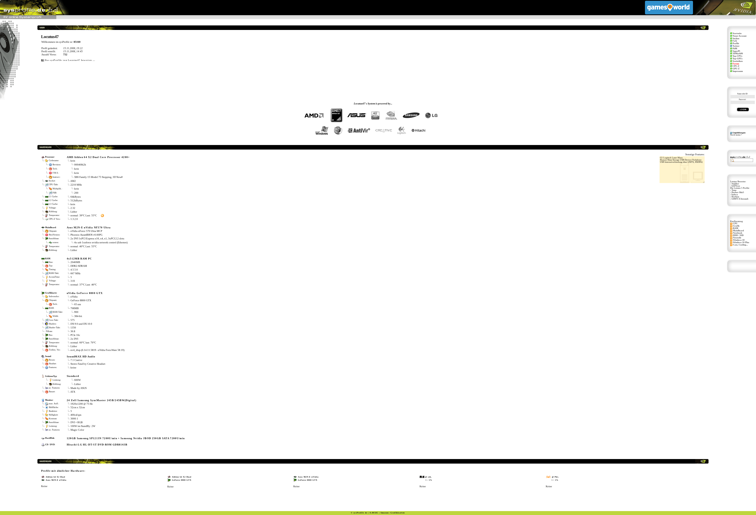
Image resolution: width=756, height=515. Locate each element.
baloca (735, 194)
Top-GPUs (737, 59)
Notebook (737, 233)
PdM (735, 48)
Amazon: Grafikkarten (392, 513)
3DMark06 (738, 53)
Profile (736, 43)
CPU (735, 223)
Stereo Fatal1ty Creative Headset (87, 363)
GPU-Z (736, 69)
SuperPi (736, 51)
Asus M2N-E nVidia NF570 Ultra (89, 227)
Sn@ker (735, 184)
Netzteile (737, 238)
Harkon (735, 197)
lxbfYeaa (736, 186)
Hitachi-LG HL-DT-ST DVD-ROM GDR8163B (97, 444)
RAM (735, 228)
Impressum (738, 71)
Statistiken (738, 61)
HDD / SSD (738, 235)
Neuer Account (740, 36)
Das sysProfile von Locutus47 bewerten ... (70, 60)
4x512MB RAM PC (79, 258)
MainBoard (738, 231)
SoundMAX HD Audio (81, 356)
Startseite (737, 33)
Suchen (736, 38)
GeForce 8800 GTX (80, 300)
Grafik (736, 226)
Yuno (734, 190)
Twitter (736, 46)
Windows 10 (739, 240)
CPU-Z (736, 66)
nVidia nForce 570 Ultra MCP (86, 231)
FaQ (735, 41)
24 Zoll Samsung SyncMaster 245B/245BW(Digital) (101, 400)
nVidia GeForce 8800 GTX (85, 293)
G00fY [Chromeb (740, 199)
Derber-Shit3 (738, 192)
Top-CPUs (737, 56)
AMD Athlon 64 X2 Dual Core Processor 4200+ (98, 157)
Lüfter (73, 211)
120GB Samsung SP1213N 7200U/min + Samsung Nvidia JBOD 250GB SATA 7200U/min (126, 438)
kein (72, 160)
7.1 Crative (76, 360)
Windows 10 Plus (741, 242)
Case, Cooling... (740, 245)
